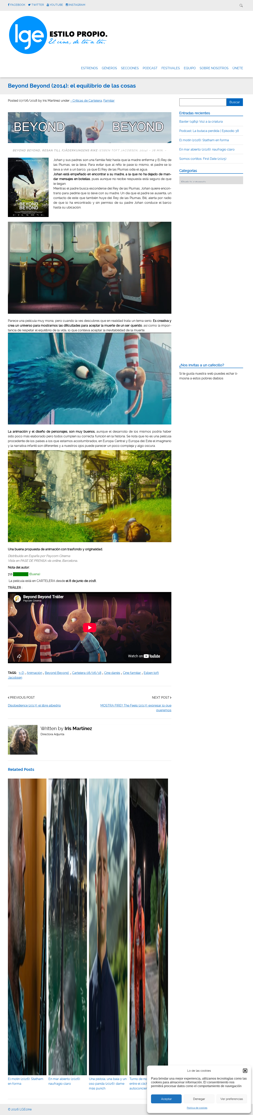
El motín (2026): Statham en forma (25, 1081)
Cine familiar (132, 673)
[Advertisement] (209, 211)
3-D (21, 673)
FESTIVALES (170, 68)
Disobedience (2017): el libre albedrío (34, 705)
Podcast (150, 68)
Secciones (130, 68)
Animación (34, 673)
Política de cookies (197, 1107)
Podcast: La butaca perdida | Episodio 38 (209, 131)
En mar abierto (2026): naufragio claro (64, 1081)
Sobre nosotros (214, 68)
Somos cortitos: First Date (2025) (202, 159)
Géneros (109, 68)
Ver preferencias (231, 1099)
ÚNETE (237, 68)
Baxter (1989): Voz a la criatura (201, 121)
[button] (245, 1071)
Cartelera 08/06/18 (86, 673)
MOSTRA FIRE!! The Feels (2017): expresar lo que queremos (135, 708)
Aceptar (166, 1099)
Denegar (199, 1099)
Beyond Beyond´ (57, 673)
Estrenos (89, 68)
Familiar (109, 100)
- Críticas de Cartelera (86, 100)
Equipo (190, 68)
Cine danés (112, 673)
